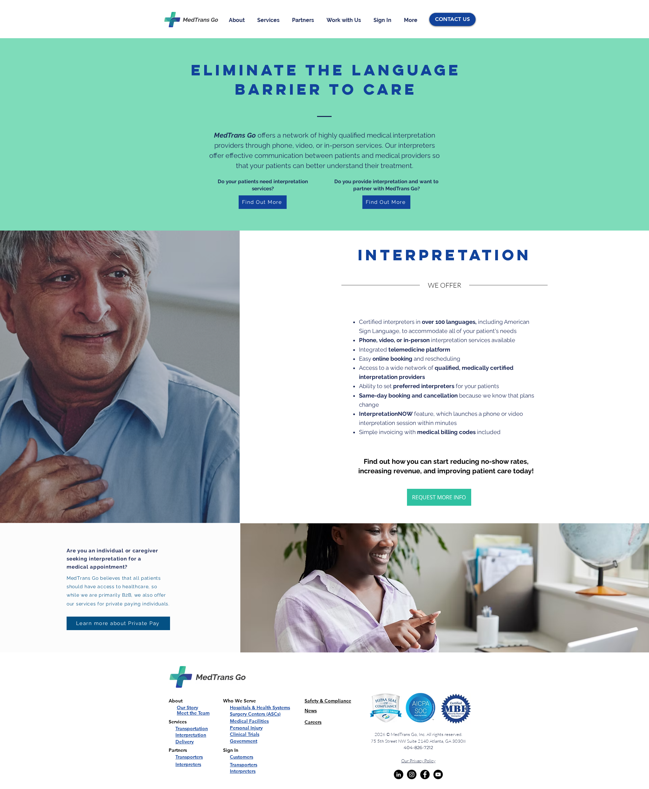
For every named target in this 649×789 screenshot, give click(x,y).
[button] (238, 20)
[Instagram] (411, 774)
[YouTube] (438, 774)
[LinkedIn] (398, 774)
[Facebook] (425, 774)
